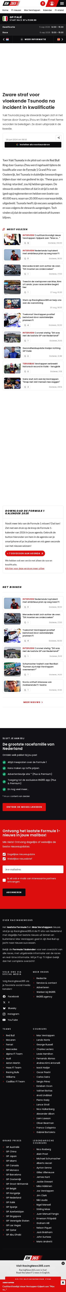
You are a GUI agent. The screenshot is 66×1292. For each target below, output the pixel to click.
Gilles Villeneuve (45, 1172)
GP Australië (12, 1147)
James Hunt (43, 1177)
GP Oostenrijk (13, 1179)
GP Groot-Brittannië (17, 1184)
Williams (10, 1077)
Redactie (41, 978)
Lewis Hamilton (45, 1054)
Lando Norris (43, 1040)
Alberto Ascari (44, 1163)
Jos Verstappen (45, 1190)
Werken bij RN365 (46, 992)
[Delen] (58, 138)
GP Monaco (12, 1170)
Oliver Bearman (45, 1123)
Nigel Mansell (44, 1204)
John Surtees (44, 1237)
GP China (11, 1151)
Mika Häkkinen (44, 1186)
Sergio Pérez (43, 1081)
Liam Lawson (44, 1118)
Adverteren (43, 987)
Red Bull (54, 160)
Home (5, 10)
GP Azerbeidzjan (15, 1211)
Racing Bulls (12, 1072)
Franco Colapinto (46, 1127)
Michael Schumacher (48, 1158)
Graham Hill (43, 1223)
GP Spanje (11, 1207)
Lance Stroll (43, 1104)
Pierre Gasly (43, 1100)
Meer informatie (35, 39)
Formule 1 (32, 169)
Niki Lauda (42, 1200)
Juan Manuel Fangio (48, 1214)
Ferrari (9, 1044)
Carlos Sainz (43, 1077)
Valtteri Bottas (44, 1090)
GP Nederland (13, 1197)
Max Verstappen (32, 10)
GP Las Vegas (13, 1225)
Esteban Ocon (44, 1086)
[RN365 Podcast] (42, 3)
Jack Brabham (45, 1232)
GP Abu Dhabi (13, 1234)
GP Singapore (13, 1216)
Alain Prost (42, 1154)
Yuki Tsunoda (16, 160)
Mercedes (11, 1049)
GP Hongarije (13, 1193)
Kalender (47, 10)
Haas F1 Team (13, 1067)
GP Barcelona (13, 1174)
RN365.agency (44, 996)
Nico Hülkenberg (45, 1109)
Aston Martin (13, 1063)
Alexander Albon (45, 1113)
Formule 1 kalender (24, 949)
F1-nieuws (16, 10)
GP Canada (12, 1165)
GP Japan (11, 1156)
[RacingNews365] (11, 3)
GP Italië (10, 1202)
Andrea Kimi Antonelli (48, 1063)
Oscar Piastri (43, 1072)
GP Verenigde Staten (17, 1220)
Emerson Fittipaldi (46, 1218)
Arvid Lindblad (44, 1095)
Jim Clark (42, 1195)
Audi (8, 1058)
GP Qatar (11, 1230)
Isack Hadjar (43, 1067)
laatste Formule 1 (18, 927)
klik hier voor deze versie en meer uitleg (24, 568)
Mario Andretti (44, 1241)
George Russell (45, 1044)
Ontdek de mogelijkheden (24, 806)
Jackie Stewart (45, 1181)
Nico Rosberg (44, 1149)
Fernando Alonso (46, 1058)
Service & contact (47, 983)
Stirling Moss (43, 1209)
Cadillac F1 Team (15, 1081)
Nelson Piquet (44, 1227)
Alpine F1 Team (14, 1054)
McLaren (11, 1040)
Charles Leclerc (45, 1049)
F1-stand (59, 10)
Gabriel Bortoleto (46, 1132)
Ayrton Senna (44, 1167)
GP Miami (11, 1161)
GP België (11, 1188)
